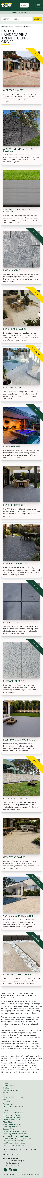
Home (4, 27)
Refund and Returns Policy (14, 1106)
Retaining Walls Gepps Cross (15, 1134)
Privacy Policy (8, 1104)
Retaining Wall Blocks (12, 1127)
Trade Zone (8, 1088)
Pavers (6, 1110)
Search (37, 19)
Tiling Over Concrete (11, 1124)
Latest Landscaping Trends (14, 1131)
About (5, 1092)
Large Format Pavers (12, 1115)
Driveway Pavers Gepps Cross (15, 1136)
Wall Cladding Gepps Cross (14, 1143)
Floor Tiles (7, 1122)
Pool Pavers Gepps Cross (13, 1141)
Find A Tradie (8, 1086)
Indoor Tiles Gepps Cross (13, 1145)
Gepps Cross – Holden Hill (22, 12)
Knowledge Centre (11, 1090)
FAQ (5, 1099)
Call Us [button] (24, 5)
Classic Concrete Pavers (13, 1113)
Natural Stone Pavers (12, 1117)
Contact (6, 1102)
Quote (5, 1095)
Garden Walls (8, 1129)
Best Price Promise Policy (13, 1097)
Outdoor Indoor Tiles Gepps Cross (17, 1138)
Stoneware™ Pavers (11, 1120)
